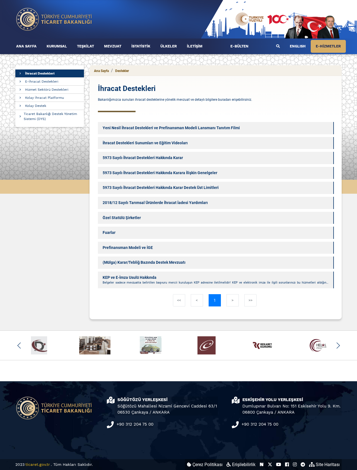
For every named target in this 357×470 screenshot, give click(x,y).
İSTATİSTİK (140, 46)
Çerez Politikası (207, 464)
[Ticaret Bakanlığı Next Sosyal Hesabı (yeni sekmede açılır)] (261, 464)
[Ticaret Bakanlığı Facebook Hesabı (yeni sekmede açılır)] (287, 464)
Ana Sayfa (101, 71)
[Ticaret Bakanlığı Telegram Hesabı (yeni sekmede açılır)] (303, 464)
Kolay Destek (35, 106)
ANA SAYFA (26, 46)
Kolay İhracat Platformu (44, 98)
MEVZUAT (112, 46)
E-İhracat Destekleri (41, 81)
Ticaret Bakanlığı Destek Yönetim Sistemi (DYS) (50, 116)
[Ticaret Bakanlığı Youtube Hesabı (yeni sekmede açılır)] (278, 464)
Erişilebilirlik (243, 464)
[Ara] (278, 46)
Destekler (122, 71)
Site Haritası (327, 464)
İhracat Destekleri (39, 73)
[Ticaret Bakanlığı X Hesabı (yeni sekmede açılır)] (270, 464)
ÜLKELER (168, 46)
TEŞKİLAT (85, 46)
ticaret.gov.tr (37, 464)
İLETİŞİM (194, 46)
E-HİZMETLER (328, 46)
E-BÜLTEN (239, 46)
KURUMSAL (57, 46)
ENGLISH (298, 46)
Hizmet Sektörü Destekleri (46, 90)
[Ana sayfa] (54, 18)
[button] (19, 345)
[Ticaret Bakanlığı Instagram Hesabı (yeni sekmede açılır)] (295, 464)
